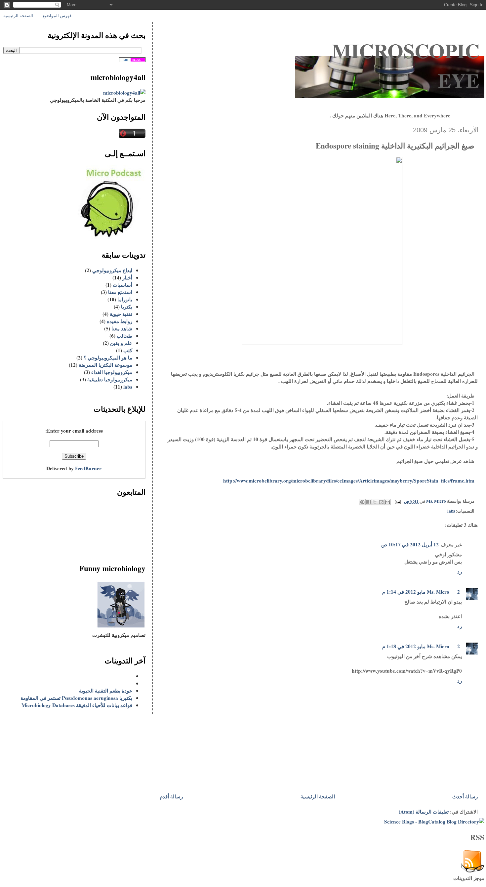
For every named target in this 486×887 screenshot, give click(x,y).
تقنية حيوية (121, 313)
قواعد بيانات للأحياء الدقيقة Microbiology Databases (76, 705)
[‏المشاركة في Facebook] (368, 502)
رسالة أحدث (465, 796)
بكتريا (126, 306)
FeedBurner (88, 468)
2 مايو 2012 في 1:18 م (421, 646)
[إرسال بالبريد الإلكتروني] (387, 502)
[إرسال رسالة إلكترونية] (398, 501)
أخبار (127, 277)
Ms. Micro (438, 591)
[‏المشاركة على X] (375, 502)
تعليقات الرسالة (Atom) (424, 811)
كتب (127, 350)
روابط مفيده (119, 321)
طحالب (124, 335)
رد (459, 571)
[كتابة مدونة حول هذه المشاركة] (381, 502)
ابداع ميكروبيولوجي (112, 270)
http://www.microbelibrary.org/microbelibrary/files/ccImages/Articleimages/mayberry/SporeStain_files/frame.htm (348, 480)
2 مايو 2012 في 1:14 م (421, 591)
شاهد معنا (121, 328)
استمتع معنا (120, 292)
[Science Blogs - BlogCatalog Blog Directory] (434, 821)
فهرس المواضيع (57, 15)
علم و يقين (121, 343)
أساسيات (122, 284)
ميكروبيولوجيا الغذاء (111, 372)
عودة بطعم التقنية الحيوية (105, 690)
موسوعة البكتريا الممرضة (105, 364)
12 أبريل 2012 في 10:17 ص (410, 544)
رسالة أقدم (171, 796)
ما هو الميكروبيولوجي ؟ (108, 357)
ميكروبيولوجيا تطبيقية (109, 379)
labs (451, 511)
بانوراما (124, 299)
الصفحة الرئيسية (18, 15)
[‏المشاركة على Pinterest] (362, 502)
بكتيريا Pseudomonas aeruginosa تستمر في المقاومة (76, 697)
